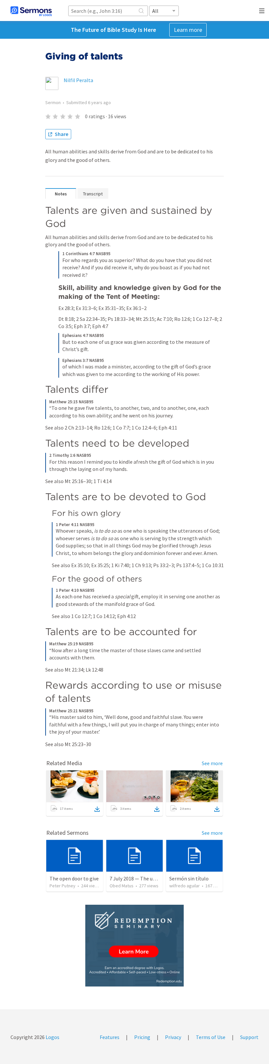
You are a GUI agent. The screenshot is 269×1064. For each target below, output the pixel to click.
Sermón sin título (189, 878)
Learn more (188, 29)
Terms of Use (210, 1037)
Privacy (173, 1037)
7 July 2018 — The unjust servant (146, 878)
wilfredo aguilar (184, 886)
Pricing (142, 1037)
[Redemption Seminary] (134, 945)
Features (109, 1037)
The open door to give (74, 878)
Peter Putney (62, 886)
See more (212, 763)
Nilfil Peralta (78, 80)
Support (249, 1037)
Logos (52, 1037)
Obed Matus (122, 886)
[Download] (97, 809)
